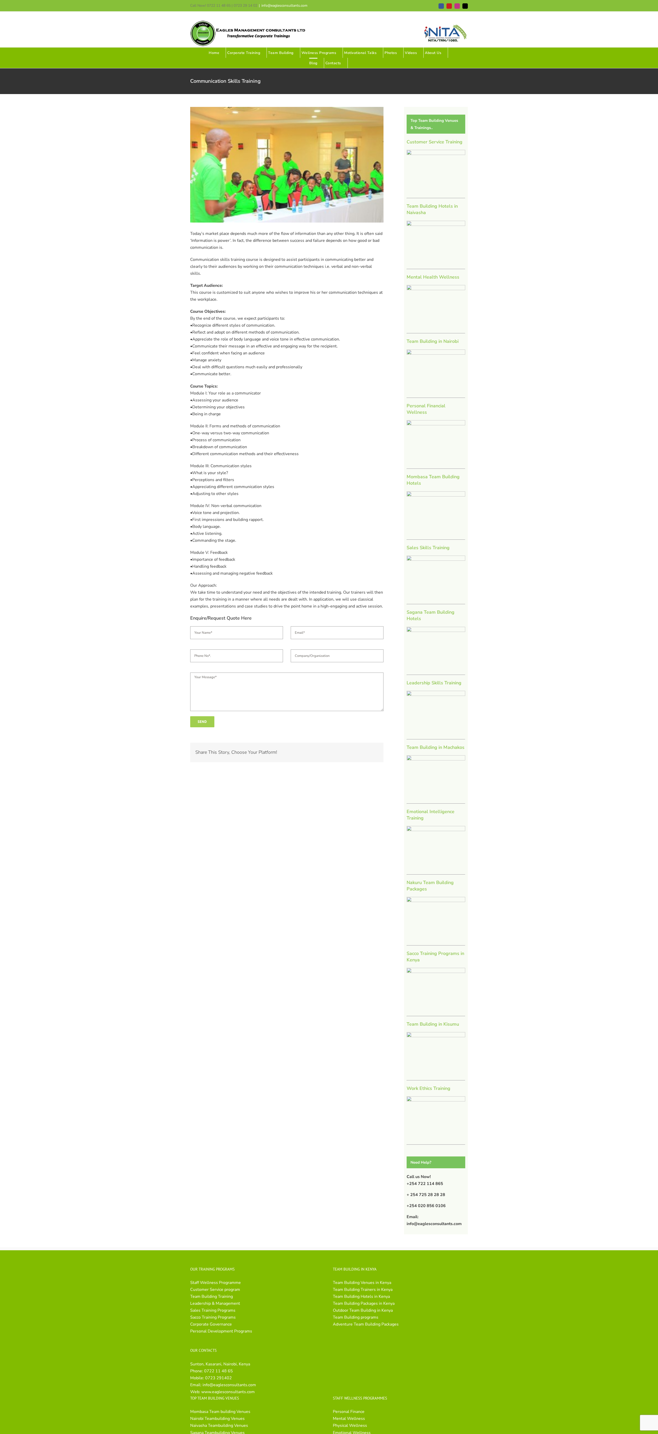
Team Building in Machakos (435, 747)
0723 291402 (218, 1378)
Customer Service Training (434, 142)
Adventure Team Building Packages (366, 1324)
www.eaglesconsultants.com (228, 1392)
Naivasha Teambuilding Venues (219, 1425)
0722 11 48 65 (218, 1371)
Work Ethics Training (428, 1088)
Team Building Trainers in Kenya (362, 1289)
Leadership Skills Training (434, 683)
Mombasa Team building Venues (220, 1411)
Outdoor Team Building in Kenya (363, 1310)
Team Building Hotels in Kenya (361, 1296)
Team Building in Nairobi (433, 341)
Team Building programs (355, 1317)
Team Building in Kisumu (433, 1024)
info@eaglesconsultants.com (284, 5)
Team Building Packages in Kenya (364, 1303)
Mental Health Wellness (433, 277)
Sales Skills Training (428, 548)
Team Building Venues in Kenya (362, 1282)
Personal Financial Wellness (426, 409)
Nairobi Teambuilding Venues (217, 1418)
